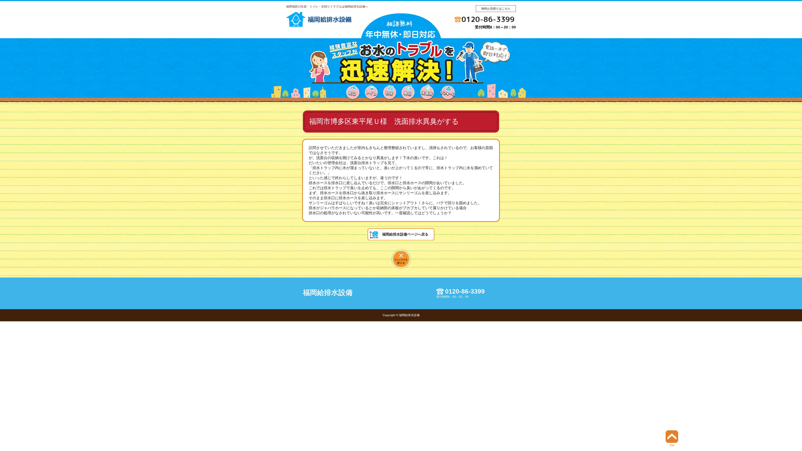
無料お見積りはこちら (495, 8)
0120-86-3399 (488, 19)
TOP (671, 445)
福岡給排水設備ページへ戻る (405, 234)
